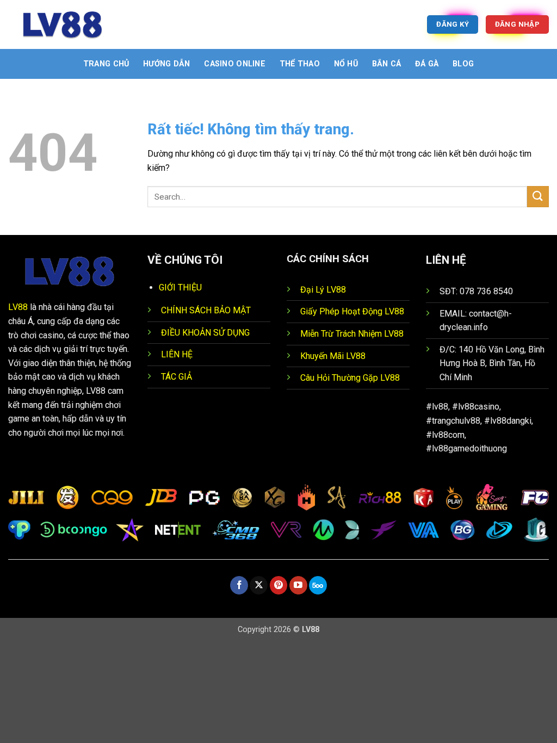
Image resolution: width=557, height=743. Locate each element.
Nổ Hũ (346, 64)
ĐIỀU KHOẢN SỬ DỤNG (205, 332)
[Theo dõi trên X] (259, 585)
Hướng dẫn (166, 64)
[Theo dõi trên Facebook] (239, 585)
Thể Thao (300, 64)
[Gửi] (538, 196)
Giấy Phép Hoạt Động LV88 (352, 311)
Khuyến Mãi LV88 (333, 356)
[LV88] (62, 24)
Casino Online (234, 64)
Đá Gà (426, 64)
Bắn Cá (386, 64)
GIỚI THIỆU (180, 287)
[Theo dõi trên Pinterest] (279, 585)
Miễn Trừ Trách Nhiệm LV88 (352, 334)
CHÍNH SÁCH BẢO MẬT (206, 310)
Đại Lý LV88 (323, 289)
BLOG (463, 64)
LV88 (18, 307)
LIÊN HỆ (177, 354)
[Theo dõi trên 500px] (318, 585)
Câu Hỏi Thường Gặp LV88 (350, 378)
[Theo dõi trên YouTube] (298, 585)
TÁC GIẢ (176, 376)
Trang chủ (106, 64)
